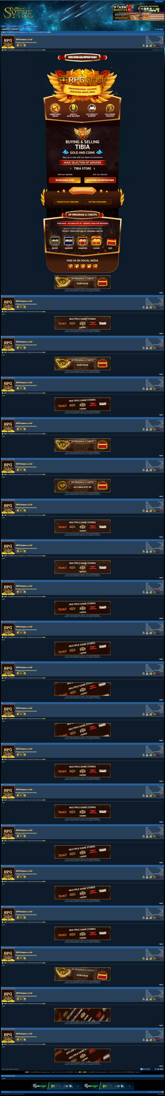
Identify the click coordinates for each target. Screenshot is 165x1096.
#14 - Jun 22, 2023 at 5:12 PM (8, 784)
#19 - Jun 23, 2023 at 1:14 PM (8, 988)
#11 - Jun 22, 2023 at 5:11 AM (8, 662)
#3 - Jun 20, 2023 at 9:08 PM (8, 336)
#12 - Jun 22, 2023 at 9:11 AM (8, 703)
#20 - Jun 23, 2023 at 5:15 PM (8, 1028)
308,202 (161, 37)
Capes (81, 291)
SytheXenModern (5, 1091)
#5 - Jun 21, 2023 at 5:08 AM (8, 418)
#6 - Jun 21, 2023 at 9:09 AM (8, 458)
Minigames (91, 291)
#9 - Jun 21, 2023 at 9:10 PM (8, 581)
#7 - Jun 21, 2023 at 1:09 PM (8, 499)
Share (161, 293)
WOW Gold (97, 291)
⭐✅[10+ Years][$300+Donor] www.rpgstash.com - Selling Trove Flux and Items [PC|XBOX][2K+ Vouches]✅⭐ (53, 1072)
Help (154, 1091)
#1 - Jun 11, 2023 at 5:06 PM (8, 34)
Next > (161, 29)
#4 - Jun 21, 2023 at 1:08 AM (8, 377)
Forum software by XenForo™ (12, 1094)
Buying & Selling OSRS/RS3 (72, 291)
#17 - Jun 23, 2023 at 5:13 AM (8, 906)
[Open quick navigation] (163, 26)
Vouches (68, 289)
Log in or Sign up (158, 1)
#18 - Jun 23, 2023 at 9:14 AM (8, 947)
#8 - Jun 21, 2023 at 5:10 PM (8, 540)
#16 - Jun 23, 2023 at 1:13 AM (8, 865)
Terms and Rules (161, 1094)
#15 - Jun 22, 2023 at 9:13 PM (8, 825)
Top (160, 1091)
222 (158, 29)
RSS (162, 1092)
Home (157, 1091)
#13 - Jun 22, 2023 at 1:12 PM (8, 743)
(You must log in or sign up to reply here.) (10, 1069)
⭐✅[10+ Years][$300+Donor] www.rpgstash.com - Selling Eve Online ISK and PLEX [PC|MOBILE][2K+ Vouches (111, 1072)
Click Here (161, 41)
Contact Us (150, 1091)
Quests (86, 291)
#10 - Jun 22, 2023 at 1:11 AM (8, 621)
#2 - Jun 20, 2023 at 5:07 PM (8, 296)
